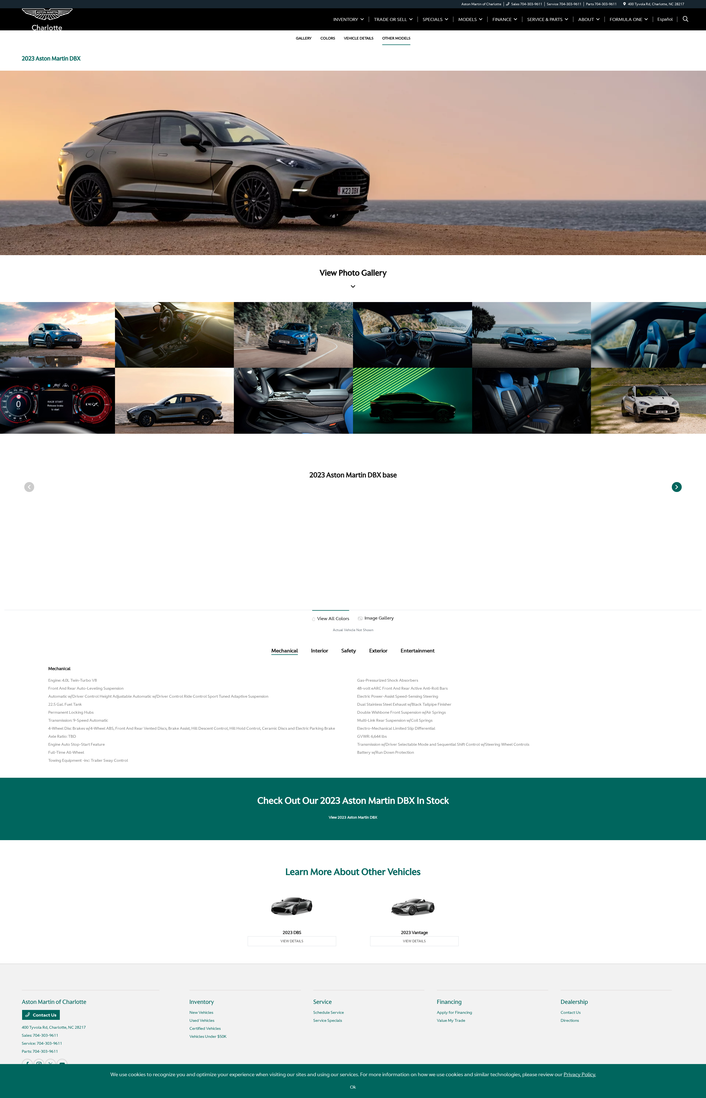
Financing (449, 1002)
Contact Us (44, 1015)
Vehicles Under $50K (208, 1036)
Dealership (574, 1002)
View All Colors (332, 618)
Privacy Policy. (580, 1074)
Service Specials (327, 1020)
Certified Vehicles (205, 1028)
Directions (570, 1020)
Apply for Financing (454, 1012)
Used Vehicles (201, 1020)
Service (322, 1002)
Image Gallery (378, 618)
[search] (685, 19)
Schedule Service (328, 1012)
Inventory (201, 1002)
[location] (624, 4)
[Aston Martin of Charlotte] (47, 19)
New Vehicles (201, 1012)
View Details (291, 941)
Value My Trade (451, 1020)
